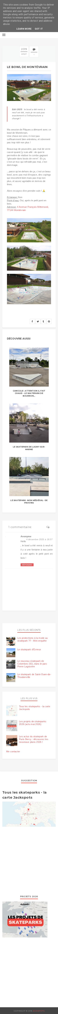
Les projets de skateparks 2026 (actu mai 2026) (32, 722)
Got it (39, 28)
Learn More (24, 28)
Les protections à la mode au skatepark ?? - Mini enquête (32, 639)
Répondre (27, 565)
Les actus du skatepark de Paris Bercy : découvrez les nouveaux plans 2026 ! (33, 739)
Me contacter (13, 751)
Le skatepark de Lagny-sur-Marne (29, 448)
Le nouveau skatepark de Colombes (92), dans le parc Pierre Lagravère (32, 664)
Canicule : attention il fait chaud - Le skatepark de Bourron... (29, 393)
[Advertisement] (29, 860)
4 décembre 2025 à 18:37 (39, 539)
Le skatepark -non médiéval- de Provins (28, 501)
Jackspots (38, 1011)
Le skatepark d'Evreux (29, 649)
